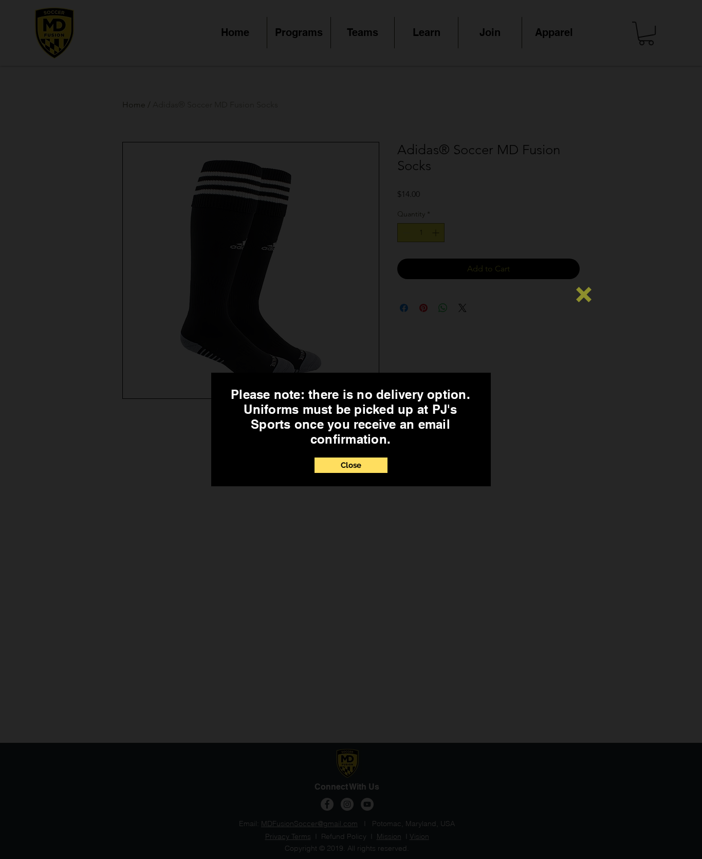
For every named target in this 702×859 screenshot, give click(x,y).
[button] (584, 294)
